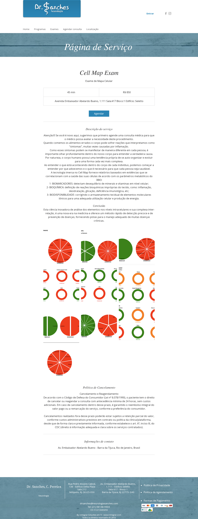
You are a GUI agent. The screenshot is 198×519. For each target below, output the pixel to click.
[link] (99, 114)
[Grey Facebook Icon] (166, 13)
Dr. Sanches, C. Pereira (44, 487)
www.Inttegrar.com (112, 514)
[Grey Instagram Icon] (170, 13)
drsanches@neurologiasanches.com (99, 503)
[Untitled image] (61, 247)
